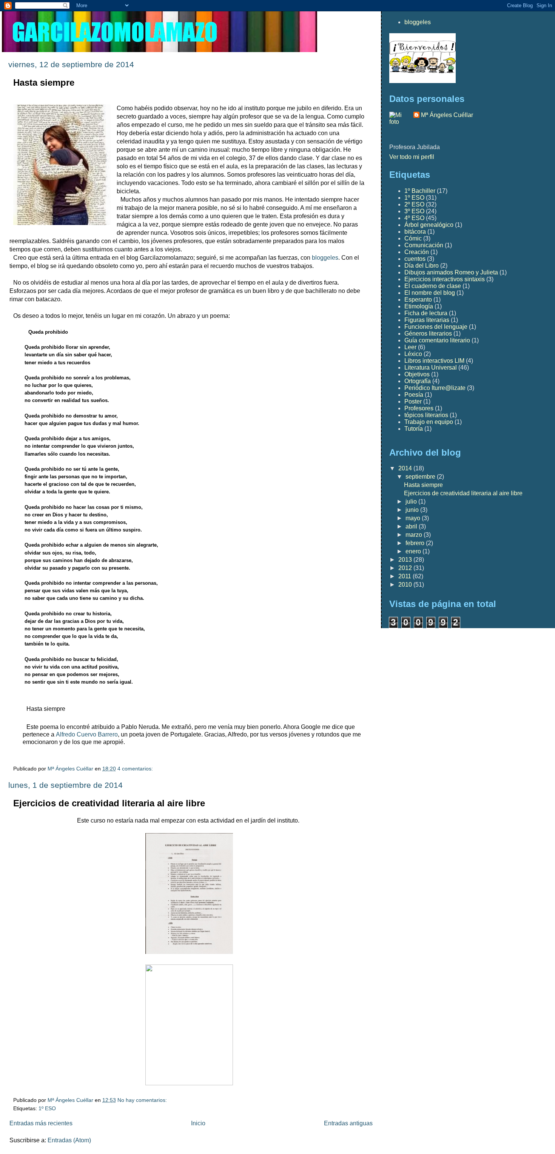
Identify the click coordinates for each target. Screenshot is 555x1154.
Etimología (418, 306)
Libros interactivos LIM (434, 360)
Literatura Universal (430, 367)
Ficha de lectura (425, 313)
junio (412, 510)
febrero (415, 543)
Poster (413, 401)
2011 (405, 576)
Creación (416, 252)
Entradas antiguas (348, 1123)
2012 (405, 568)
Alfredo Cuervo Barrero (87, 734)
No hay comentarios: (142, 1100)
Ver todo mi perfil (411, 157)
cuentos (415, 259)
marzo (414, 535)
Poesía (413, 394)
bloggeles (324, 257)
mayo (413, 518)
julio (411, 501)
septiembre (421, 476)
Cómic (413, 238)
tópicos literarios (426, 415)
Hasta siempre (43, 82)
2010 (405, 584)
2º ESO (414, 204)
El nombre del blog (429, 293)
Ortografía (417, 381)
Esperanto (418, 299)
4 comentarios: (135, 769)
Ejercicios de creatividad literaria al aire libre (109, 803)
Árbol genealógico (428, 225)
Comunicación (423, 245)
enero (413, 551)
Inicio (198, 1123)
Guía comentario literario (437, 340)
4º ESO (414, 218)
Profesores (418, 408)
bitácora (415, 231)
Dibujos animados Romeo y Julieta (451, 272)
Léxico (413, 354)
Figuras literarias (426, 320)
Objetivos (417, 374)
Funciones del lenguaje (435, 327)
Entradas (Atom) (69, 1140)
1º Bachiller (419, 191)
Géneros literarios (428, 333)
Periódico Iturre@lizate (435, 388)
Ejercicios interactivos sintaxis (444, 279)
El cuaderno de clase (432, 286)
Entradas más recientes (40, 1123)
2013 (405, 559)
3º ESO (414, 211)
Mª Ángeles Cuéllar (447, 115)
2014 (405, 468)
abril (412, 526)
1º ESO (47, 1108)
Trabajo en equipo (428, 422)
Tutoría (413, 428)
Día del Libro (421, 265)
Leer (410, 347)
